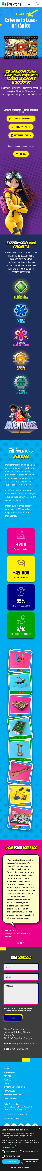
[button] (29, 4)
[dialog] (21, 1148)
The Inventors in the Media (14, 1087)
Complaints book (10, 1098)
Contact (7, 1083)
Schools (7, 1068)
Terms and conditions (12, 1094)
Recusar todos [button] (30, 1162)
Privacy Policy (25, 1010)
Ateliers (7, 1076)
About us (7, 1080)
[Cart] (38, 4)
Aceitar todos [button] (11, 1162)
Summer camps (9, 1072)
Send (13, 1018)
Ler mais (11, 1147)
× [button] (39, 1128)
